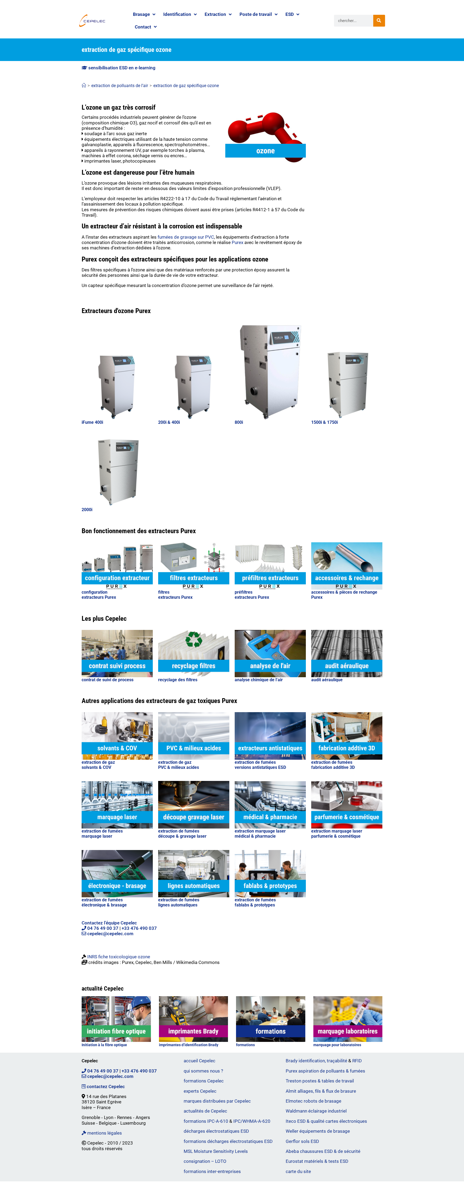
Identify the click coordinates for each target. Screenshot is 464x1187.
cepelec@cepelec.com (109, 933)
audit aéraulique (327, 679)
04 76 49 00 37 (102, 928)
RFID (357, 1060)
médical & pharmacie (255, 836)
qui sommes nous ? (203, 1071)
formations (245, 1045)
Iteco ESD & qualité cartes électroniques (326, 1121)
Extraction (215, 14)
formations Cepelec (204, 1081)
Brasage (141, 14)
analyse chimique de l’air (259, 679)
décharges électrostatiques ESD (216, 1131)
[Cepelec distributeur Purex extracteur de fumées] (270, 805)
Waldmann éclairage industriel (316, 1111)
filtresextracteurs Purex (175, 595)
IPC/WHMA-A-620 (251, 1121)
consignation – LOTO (205, 1161)
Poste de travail (256, 14)
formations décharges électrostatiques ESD (228, 1141)
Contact (143, 27)
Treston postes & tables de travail (320, 1081)
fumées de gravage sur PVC (186, 237)
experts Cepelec (200, 1091)
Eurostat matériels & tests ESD (317, 1161)
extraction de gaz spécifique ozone (186, 85)
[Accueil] (84, 85)
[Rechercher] (379, 21)
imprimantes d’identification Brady (188, 1045)
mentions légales (104, 1133)
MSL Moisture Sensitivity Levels (216, 1151)
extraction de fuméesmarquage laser (102, 834)
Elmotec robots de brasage (313, 1101)
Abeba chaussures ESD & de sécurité (323, 1151)
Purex (237, 242)
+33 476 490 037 (139, 928)
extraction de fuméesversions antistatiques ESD (260, 765)
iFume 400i (92, 422)
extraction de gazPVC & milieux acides (178, 765)
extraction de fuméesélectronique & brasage (104, 902)
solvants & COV (96, 767)
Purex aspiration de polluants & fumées (325, 1071)
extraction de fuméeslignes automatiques (178, 902)
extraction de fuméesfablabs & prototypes (255, 902)
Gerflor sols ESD (302, 1141)
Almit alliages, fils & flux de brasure (321, 1091)
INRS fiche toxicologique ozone (118, 956)
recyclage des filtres (177, 679)
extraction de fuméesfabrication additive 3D (333, 765)
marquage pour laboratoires (337, 1045)
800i (239, 422)
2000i (87, 509)
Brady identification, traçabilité (316, 1060)
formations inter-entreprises (212, 1171)
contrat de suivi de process (107, 679)
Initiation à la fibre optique (104, 1045)
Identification (177, 14)
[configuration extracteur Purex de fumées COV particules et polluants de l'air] (117, 566)
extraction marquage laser (260, 831)
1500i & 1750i (324, 422)
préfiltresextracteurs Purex (252, 595)
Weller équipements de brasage (318, 1131)
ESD (289, 14)
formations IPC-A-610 (206, 1121)
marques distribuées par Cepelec (217, 1101)
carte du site (298, 1171)
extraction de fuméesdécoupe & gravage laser (182, 834)
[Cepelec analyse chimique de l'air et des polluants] (270, 653)
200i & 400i (169, 422)
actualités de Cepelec (205, 1111)
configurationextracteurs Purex (99, 595)
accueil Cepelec (199, 1060)
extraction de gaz (98, 762)
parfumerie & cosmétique (336, 836)
